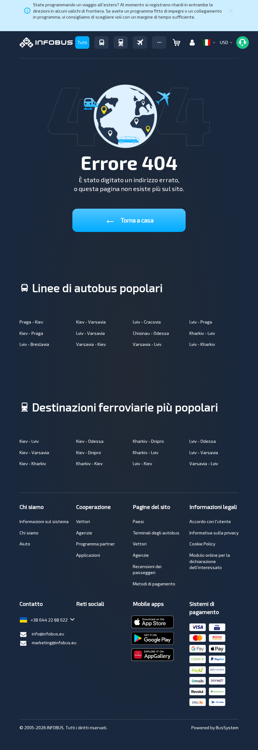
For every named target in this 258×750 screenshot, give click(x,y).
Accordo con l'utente (210, 521)
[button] (159, 42)
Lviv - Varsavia (90, 333)
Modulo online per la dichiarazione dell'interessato (209, 561)
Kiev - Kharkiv (33, 463)
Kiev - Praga (31, 333)
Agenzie (84, 532)
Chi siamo (29, 532)
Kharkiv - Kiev (89, 463)
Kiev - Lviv (29, 441)
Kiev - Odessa (90, 441)
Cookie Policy (202, 543)
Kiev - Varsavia (91, 321)
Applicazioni (88, 555)
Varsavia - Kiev (91, 344)
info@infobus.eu (48, 633)
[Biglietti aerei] (140, 42)
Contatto (31, 603)
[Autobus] (101, 42)
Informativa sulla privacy (213, 532)
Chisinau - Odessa (151, 333)
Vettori (83, 521)
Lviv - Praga (200, 321)
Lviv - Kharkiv (202, 344)
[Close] (230, 10)
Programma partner (95, 543)
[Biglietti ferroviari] (121, 42)
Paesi (138, 521)
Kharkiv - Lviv (202, 333)
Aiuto (25, 543)
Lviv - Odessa (202, 441)
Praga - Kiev (31, 321)
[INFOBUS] (46, 42)
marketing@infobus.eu (54, 642)
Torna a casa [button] (129, 219)
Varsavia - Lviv (147, 344)
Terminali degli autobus (156, 532)
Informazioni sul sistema (44, 521)
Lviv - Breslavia (34, 344)
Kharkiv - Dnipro (148, 441)
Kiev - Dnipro (88, 452)
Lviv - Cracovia (147, 321)
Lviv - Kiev (142, 463)
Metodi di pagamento (154, 583)
